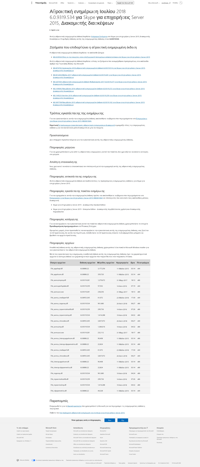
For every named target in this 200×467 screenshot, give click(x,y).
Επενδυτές (159, 442)
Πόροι (109, 3)
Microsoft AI (103, 431)
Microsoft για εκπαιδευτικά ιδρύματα (82, 431)
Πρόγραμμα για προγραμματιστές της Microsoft (141, 431)
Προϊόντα (71, 3)
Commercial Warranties (52, 447)
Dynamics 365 (103, 441)
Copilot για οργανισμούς (23, 431)
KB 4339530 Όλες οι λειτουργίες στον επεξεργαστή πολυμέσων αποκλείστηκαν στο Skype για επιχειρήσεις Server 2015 (101, 57)
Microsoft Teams (104, 454)
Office (62, 3)
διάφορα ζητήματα (99, 36)
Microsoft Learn (133, 434)
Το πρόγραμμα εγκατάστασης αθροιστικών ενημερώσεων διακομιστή (86, 125)
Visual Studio (132, 454)
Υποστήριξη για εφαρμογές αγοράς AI (138, 437)
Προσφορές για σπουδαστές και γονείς (83, 451)
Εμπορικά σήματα (132, 463)
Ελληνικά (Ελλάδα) (24, 460)
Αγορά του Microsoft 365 (125, 3)
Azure (101, 437)
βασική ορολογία (74, 406)
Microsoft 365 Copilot (105, 451)
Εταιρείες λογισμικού (134, 451)
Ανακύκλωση (49, 444)
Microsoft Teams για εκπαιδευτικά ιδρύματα (84, 437)
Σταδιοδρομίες (160, 431)
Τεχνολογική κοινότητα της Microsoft (138, 441)
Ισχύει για (55, 30)
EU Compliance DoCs (163, 463)
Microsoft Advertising (105, 447)
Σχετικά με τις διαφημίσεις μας (148, 463)
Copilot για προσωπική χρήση (24, 434)
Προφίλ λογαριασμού (51, 431)
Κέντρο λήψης (49, 434)
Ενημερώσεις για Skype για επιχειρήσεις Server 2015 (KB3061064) (76, 198)
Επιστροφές (49, 437)
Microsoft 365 (53, 3)
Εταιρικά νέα (160, 434)
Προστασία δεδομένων (110, 463)
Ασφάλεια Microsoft (105, 434)
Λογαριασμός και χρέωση (96, 3)
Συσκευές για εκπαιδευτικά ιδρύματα (82, 434)
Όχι (122, 420)
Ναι (109, 420)
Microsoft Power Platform (135, 447)
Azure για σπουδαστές (79, 454)
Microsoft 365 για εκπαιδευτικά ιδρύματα (84, 441)
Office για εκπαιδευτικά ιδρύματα (82, 444)
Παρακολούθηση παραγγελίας (53, 441)
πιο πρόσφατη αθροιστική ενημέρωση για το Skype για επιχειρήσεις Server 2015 (92, 413)
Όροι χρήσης (122, 463)
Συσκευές (81, 3)
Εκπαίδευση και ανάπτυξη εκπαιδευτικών (84, 447)
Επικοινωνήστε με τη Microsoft (93, 463)
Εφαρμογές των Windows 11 (24, 441)
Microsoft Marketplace (135, 444)
